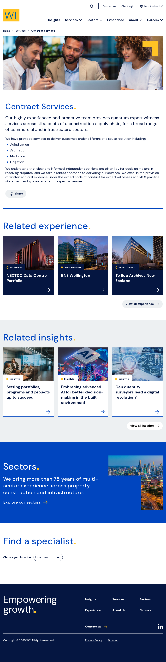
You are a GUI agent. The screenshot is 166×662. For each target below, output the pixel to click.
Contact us (109, 6)
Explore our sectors (22, 502)
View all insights (142, 426)
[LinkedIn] (160, 627)
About (133, 20)
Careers (153, 20)
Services (71, 20)
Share (18, 194)
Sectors (92, 20)
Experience (115, 20)
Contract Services (43, 30)
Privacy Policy (93, 640)
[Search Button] (93, 6)
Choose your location (17, 557)
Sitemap (113, 640)
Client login (127, 6)
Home (6, 30)
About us (118, 610)
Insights (54, 20)
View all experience (139, 304)
